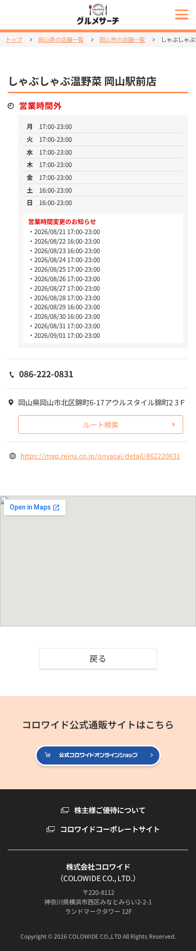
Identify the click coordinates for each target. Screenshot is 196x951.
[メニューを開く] (181, 14)
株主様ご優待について (110, 810)
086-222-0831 (46, 374)
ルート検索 (100, 424)
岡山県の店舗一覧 (61, 39)
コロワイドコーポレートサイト (110, 829)
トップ (13, 39)
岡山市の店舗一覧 (122, 39)
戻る (98, 658)
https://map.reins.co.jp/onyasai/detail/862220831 (100, 456)
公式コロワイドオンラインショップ (160, 756)
